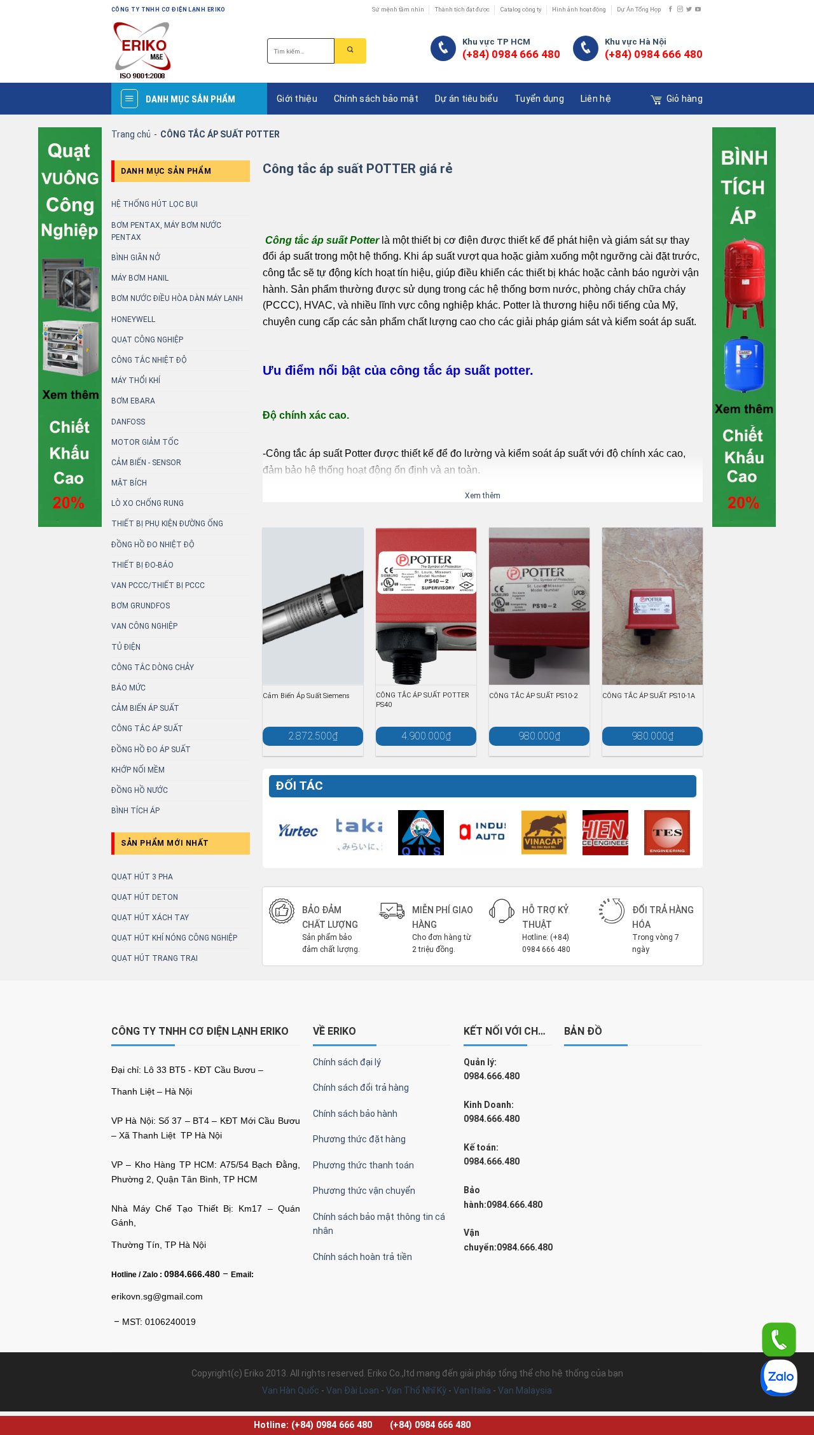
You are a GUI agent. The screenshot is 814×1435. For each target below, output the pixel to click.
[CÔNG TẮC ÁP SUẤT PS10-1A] (652, 606)
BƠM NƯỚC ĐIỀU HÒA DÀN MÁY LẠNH (177, 298)
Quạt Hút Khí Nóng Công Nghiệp (174, 938)
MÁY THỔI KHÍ (135, 380)
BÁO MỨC (128, 687)
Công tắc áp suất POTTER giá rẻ (358, 168)
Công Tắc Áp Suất (147, 728)
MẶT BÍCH (129, 483)
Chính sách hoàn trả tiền (362, 1257)
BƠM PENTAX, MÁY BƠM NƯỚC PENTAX (166, 231)
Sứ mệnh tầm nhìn (398, 9)
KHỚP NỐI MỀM (138, 770)
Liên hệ (596, 99)
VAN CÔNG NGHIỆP (144, 626)
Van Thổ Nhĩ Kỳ (416, 1390)
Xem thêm (482, 495)
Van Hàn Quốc (290, 1390)
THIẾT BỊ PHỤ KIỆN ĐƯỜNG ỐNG (167, 523)
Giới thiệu (297, 99)
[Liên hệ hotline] (779, 1338)
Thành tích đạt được (462, 9)
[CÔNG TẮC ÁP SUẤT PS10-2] (539, 606)
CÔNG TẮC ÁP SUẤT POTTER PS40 (422, 699)
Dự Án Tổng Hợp (639, 9)
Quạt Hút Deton (144, 897)
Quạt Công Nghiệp (147, 339)
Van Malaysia (525, 1390)
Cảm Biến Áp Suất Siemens (306, 696)
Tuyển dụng (539, 99)
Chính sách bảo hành (355, 1114)
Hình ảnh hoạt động (579, 9)
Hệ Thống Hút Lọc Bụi (154, 204)
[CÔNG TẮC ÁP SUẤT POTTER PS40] (426, 606)
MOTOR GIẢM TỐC (145, 442)
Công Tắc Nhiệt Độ (149, 360)
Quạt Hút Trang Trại (154, 958)
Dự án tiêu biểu (466, 99)
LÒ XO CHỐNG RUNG (147, 503)
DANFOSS (128, 421)
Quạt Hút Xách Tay (150, 917)
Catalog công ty (521, 9)
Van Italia (472, 1390)
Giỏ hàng (684, 99)
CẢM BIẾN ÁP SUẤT (145, 708)
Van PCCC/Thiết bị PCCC (158, 585)
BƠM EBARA (133, 400)
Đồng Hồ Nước (139, 790)
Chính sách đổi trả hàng (361, 1087)
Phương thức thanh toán (363, 1165)
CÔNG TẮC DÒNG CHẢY (152, 667)
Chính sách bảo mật (376, 99)
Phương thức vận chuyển (364, 1191)
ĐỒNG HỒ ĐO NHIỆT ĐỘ (153, 544)
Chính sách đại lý (347, 1062)
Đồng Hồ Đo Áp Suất (151, 749)
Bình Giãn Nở (135, 257)
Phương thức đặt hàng (359, 1139)
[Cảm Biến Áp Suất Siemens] (313, 606)
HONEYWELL (133, 319)
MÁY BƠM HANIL (140, 278)
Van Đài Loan (352, 1390)
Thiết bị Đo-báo (142, 565)
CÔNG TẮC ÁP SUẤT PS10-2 (533, 696)
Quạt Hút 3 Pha (142, 876)
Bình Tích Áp (135, 810)
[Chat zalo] (779, 1377)
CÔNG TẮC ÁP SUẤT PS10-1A (648, 696)
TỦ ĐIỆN (126, 647)
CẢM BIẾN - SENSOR (146, 462)
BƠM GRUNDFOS (140, 605)
